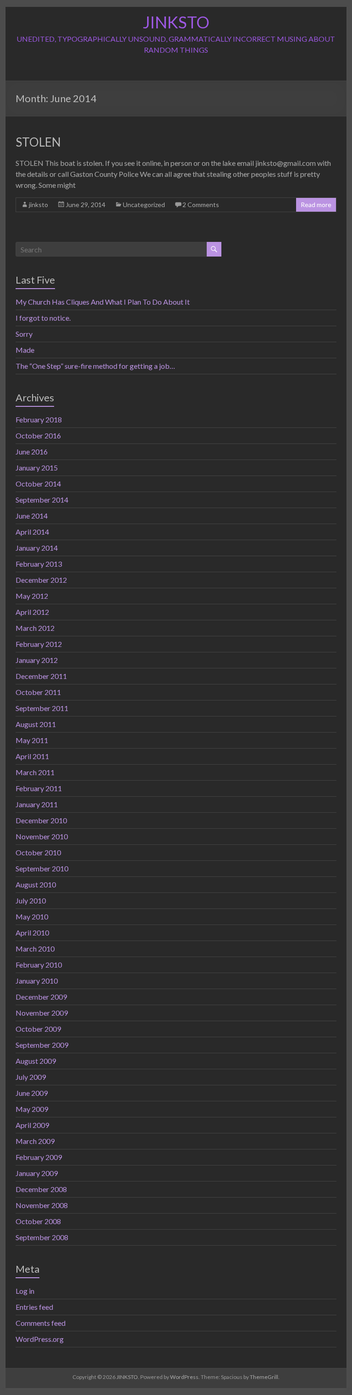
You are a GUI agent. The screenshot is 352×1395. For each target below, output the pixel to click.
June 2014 (32, 515)
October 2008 (38, 1221)
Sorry (24, 333)
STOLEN (38, 142)
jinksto (38, 204)
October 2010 (38, 852)
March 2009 (35, 1141)
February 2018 (39, 419)
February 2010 (39, 964)
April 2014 (32, 531)
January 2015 (37, 467)
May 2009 (32, 1109)
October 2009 (38, 1028)
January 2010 (37, 980)
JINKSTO (176, 22)
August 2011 (36, 724)
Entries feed (34, 1306)
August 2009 (36, 1060)
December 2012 (41, 579)
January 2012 (37, 660)
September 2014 (42, 499)
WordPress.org (40, 1339)
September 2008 (42, 1237)
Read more (316, 204)
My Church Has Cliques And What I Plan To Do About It (103, 301)
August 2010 (36, 884)
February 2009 (39, 1157)
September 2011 (42, 708)
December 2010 (41, 820)
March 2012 (35, 628)
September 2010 (42, 868)
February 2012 (39, 644)
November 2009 (42, 1012)
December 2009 (41, 996)
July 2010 (31, 900)
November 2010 (42, 836)
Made (25, 349)
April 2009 (32, 1125)
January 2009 (37, 1173)
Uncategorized (144, 204)
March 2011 (35, 772)
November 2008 (42, 1205)
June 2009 (32, 1093)
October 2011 (38, 692)
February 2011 (39, 788)
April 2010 (32, 932)
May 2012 (32, 595)
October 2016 (38, 435)
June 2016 (32, 451)
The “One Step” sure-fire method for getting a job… (95, 365)
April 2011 (32, 756)
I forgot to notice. (43, 317)
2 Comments (200, 204)
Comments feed (41, 1322)
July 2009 (31, 1076)
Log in (25, 1290)
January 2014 (37, 547)
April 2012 (32, 611)
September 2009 (42, 1044)
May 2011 (32, 740)
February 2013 (39, 563)
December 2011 (41, 676)
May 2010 (32, 916)
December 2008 (41, 1189)
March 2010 (35, 948)
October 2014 (38, 483)
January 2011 (37, 804)
